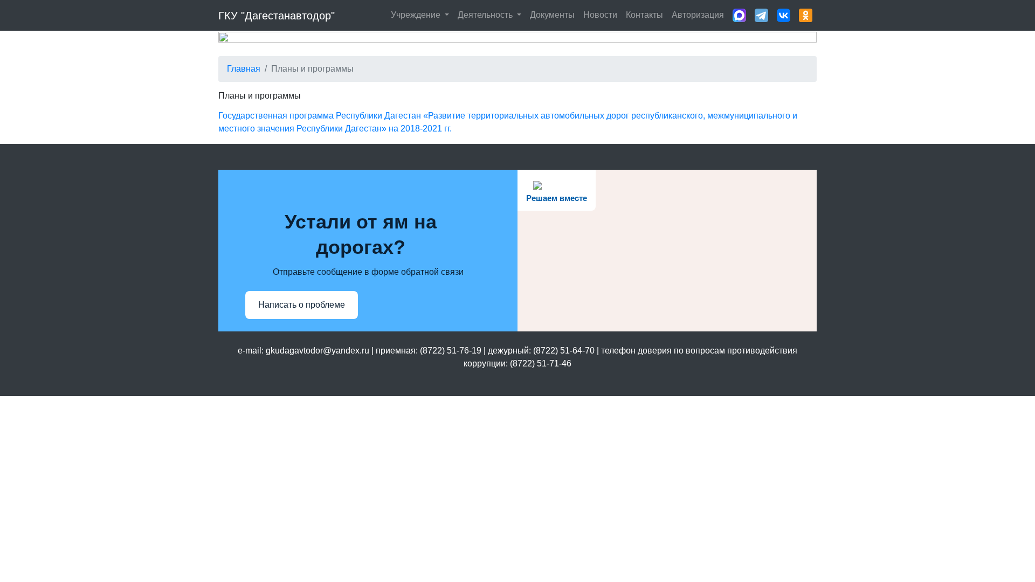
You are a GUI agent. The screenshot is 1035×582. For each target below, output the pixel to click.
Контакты (644, 14)
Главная (243, 68)
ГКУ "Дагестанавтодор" (276, 16)
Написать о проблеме (301, 304)
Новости (600, 14)
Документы (552, 14)
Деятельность (486, 14)
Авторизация (698, 14)
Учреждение (417, 14)
